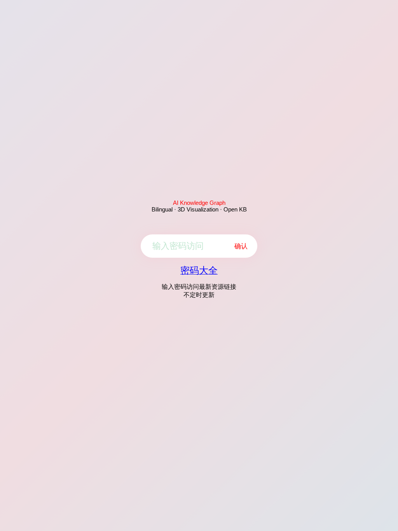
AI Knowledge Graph (199, 202)
